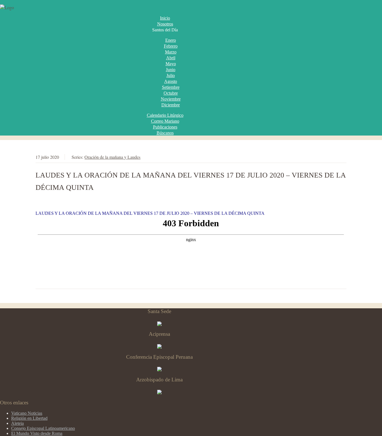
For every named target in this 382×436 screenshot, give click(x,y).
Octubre (171, 93)
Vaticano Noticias (26, 413)
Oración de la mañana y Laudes (112, 157)
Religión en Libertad (29, 418)
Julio (170, 75)
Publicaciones (165, 127)
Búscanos (165, 132)
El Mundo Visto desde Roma (36, 433)
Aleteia (17, 423)
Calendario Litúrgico (165, 115)
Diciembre (170, 104)
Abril (170, 57)
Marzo (170, 52)
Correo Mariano (165, 121)
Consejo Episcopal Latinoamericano (43, 428)
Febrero (171, 46)
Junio (170, 69)
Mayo (171, 63)
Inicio (165, 18)
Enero (170, 40)
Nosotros (165, 24)
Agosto (170, 81)
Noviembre (171, 99)
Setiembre (171, 87)
